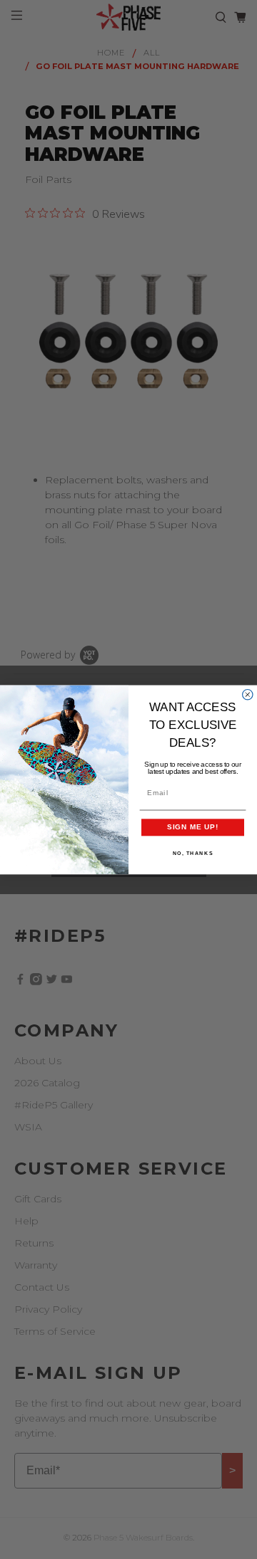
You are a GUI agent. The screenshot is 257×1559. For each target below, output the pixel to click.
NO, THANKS (193, 853)
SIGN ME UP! (193, 826)
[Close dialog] (248, 694)
